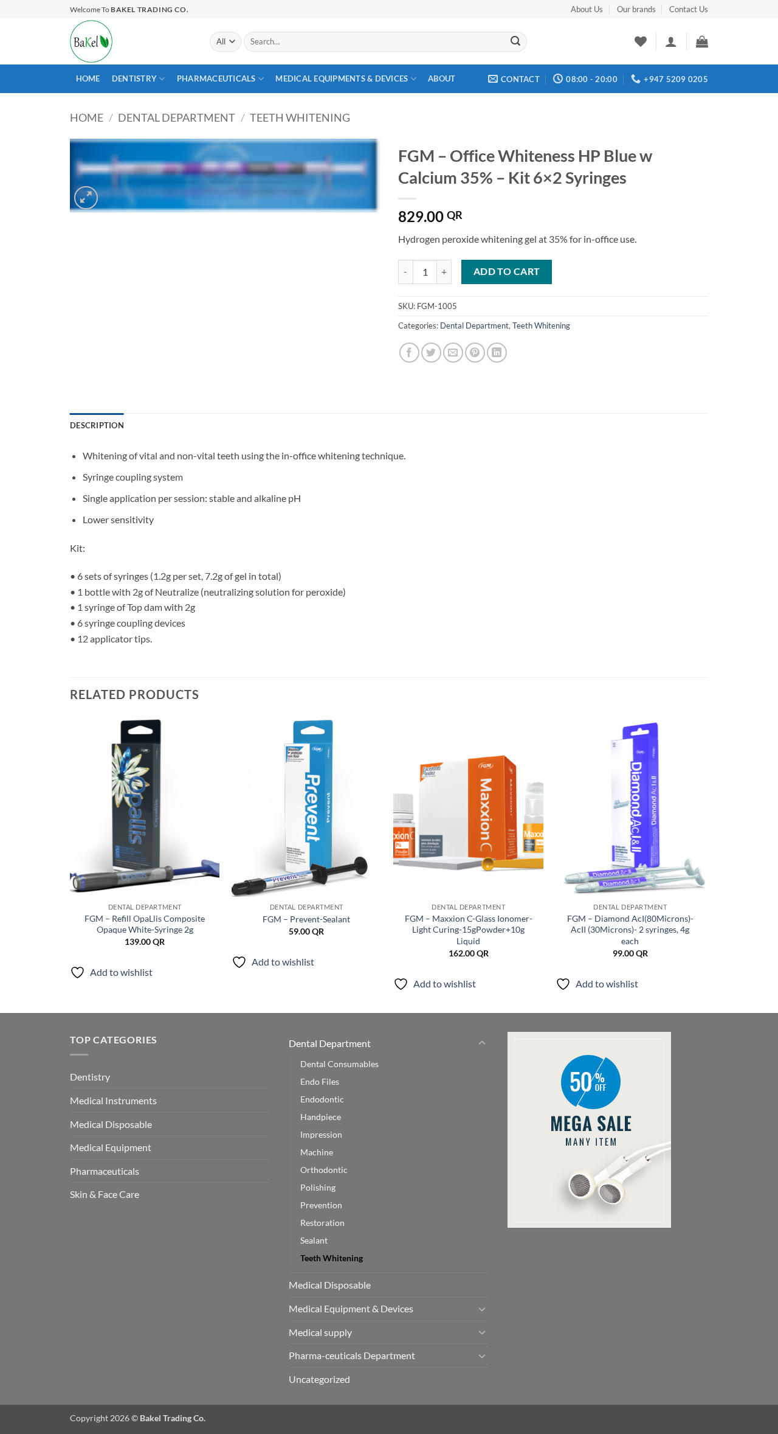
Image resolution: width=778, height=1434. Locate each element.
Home (88, 78)
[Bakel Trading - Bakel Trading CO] (130, 41)
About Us (587, 9)
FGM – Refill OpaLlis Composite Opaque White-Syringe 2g (144, 924)
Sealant (314, 1240)
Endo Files (319, 1081)
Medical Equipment (110, 1147)
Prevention (321, 1205)
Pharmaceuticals (216, 78)
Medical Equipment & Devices (351, 1308)
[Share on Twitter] (431, 353)
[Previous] (70, 863)
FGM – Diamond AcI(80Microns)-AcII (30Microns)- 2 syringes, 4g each (630, 929)
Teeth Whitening (300, 117)
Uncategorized (319, 1379)
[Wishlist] (641, 41)
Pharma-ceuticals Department (352, 1355)
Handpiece (320, 1117)
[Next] (704, 863)
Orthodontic (324, 1169)
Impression (321, 1134)
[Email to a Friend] (453, 353)
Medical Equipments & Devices (341, 78)
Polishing (318, 1187)
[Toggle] (482, 1043)
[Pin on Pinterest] (475, 353)
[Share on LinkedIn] (497, 353)
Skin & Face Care (104, 1194)
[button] (671, 41)
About (441, 78)
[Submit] (515, 42)
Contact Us (688, 9)
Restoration (322, 1222)
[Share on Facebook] (409, 353)
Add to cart (506, 271)
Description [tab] (97, 425)
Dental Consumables (339, 1064)
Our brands (636, 9)
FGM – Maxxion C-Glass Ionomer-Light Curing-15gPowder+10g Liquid (468, 929)
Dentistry (134, 78)
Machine (316, 1152)
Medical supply (320, 1332)
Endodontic (322, 1099)
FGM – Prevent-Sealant (306, 919)
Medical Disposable (111, 1124)
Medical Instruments (113, 1100)
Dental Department (176, 117)
